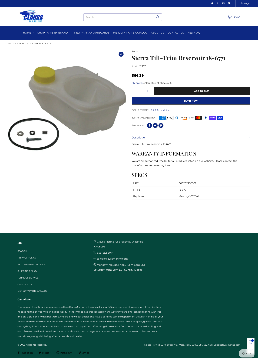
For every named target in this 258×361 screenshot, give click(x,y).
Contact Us (25, 284)
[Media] (121, 54)
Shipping (137, 83)
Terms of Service (28, 277)
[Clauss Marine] (31, 16)
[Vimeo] (229, 3)
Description (139, 137)
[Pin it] (161, 125)
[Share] (149, 125)
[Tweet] (155, 125)
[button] (134, 91)
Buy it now (191, 101)
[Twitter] (212, 3)
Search (22, 251)
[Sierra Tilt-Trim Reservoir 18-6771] (67, 108)
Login (247, 3)
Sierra (135, 51)
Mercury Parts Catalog (32, 291)
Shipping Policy (27, 271)
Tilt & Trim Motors (160, 110)
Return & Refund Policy (33, 264)
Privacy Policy (27, 257)
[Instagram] (223, 3)
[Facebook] (218, 3)
